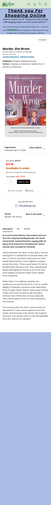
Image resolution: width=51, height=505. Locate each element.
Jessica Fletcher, (11, 57)
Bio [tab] (18, 228)
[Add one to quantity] (14, 181)
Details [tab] (27, 228)
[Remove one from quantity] (7, 181)
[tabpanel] (25, 280)
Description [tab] (8, 228)
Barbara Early (27, 57)
